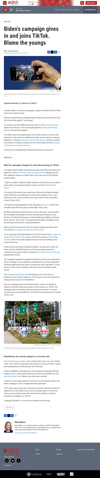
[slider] (14, 10)
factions (7, 240)
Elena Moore (14, 51)
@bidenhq (8, 157)
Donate (92, 3)
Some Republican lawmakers (15, 361)
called (11, 364)
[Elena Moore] (8, 427)
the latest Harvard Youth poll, (49, 252)
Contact (37, 454)
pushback (50, 237)
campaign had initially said (17, 274)
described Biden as (11, 376)
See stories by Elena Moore (26, 433)
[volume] (11, 10)
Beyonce (45, 205)
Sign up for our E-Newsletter (85, 449)
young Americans (51, 125)
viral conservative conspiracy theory (32, 173)
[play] (5, 10)
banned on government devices (33, 140)
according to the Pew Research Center (29, 230)
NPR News (7, 22)
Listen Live (59, 454)
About (37, 449)
